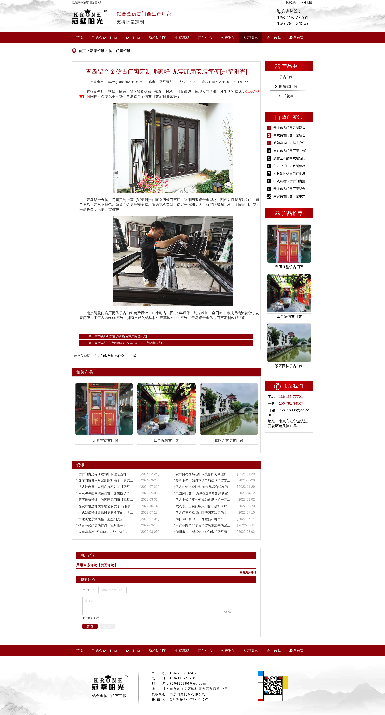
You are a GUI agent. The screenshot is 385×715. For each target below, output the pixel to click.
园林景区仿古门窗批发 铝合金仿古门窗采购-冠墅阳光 (292, 173)
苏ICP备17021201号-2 (189, 699)
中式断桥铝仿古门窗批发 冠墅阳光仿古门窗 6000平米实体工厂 (292, 181)
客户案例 (228, 38)
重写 (107, 626)
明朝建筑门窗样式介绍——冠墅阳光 (292, 143)
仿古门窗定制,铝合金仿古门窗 (115, 356)
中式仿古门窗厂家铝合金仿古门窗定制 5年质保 (292, 135)
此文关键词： (83, 356)
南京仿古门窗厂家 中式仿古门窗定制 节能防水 (292, 150)
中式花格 (182, 38)
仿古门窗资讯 (119, 51)
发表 (90, 626)
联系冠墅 (291, 2)
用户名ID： (89, 589)
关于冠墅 (273, 38)
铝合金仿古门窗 (104, 38)
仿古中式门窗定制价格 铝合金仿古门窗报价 (292, 166)
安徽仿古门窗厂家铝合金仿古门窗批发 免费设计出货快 (292, 188)
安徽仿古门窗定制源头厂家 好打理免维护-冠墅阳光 (292, 127)
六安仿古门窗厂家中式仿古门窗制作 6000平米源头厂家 (292, 196)
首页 (80, 38)
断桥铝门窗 (158, 38)
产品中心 (205, 38)
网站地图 (306, 2)
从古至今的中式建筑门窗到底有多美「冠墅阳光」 (292, 158)
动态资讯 (251, 38)
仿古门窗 (133, 38)
